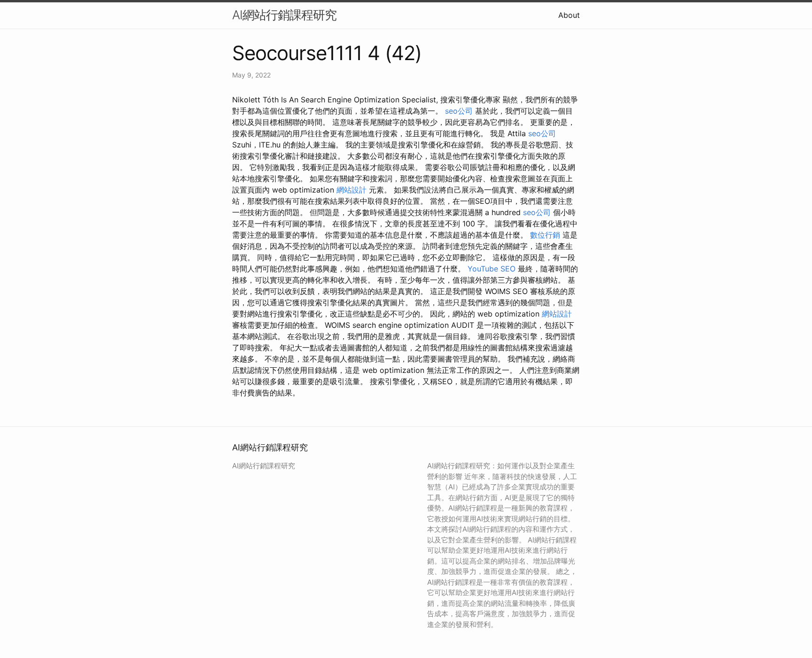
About (569, 15)
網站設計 (351, 189)
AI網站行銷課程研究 (284, 15)
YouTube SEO (491, 268)
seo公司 (459, 111)
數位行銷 (545, 235)
